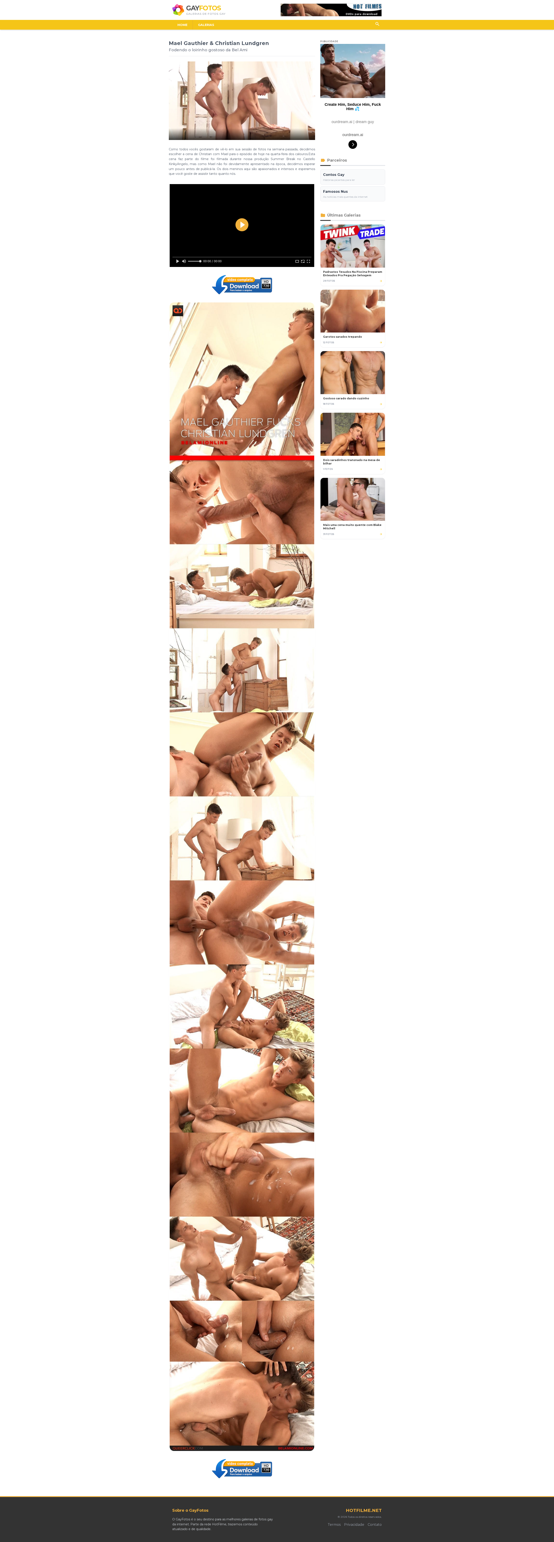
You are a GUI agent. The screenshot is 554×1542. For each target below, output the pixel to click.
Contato (375, 1525)
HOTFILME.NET (364, 1510)
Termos (334, 1525)
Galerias (206, 25)
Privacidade (354, 1525)
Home (182, 25)
